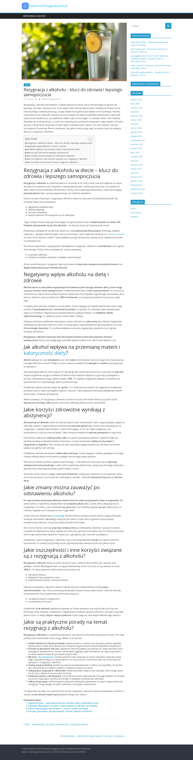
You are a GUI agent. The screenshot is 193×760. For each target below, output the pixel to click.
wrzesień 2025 (137, 144)
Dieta (27, 85)
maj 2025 (135, 160)
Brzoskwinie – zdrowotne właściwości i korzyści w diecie (94, 736)
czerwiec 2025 (137, 156)
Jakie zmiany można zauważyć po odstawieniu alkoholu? (51, 155)
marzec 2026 (136, 120)
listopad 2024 (136, 185)
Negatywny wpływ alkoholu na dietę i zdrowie (46, 146)
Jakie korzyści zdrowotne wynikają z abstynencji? (48, 152)
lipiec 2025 (135, 152)
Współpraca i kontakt (34, 16)
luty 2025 (134, 173)
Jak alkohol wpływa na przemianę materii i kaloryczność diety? (53, 149)
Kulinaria (134, 216)
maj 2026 (135, 112)
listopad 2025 (136, 136)
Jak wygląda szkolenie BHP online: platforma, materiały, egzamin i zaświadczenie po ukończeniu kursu (150, 59)
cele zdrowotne (46, 657)
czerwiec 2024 (137, 193)
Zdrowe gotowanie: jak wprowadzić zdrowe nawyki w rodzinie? (60, 711)
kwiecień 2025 (137, 164)
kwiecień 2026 (137, 116)
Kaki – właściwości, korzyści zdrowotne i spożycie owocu (55, 724)
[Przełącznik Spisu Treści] (89, 139)
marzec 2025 (136, 168)
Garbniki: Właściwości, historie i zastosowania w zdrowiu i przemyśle (62, 705)
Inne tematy (136, 212)
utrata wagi (58, 515)
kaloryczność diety (45, 352)
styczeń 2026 (136, 128)
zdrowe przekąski (115, 234)
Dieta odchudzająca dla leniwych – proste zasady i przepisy (58, 708)
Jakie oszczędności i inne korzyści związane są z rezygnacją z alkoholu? (57, 159)
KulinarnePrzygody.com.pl (51, 99)
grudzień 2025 (137, 132)
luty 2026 (134, 124)
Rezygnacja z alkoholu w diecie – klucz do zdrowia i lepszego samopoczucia (59, 143)
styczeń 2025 (136, 177)
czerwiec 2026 (137, 107)
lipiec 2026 (135, 103)
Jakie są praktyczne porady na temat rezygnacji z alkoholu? (52, 162)
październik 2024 (138, 189)
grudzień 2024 (137, 181)
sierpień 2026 (136, 99)
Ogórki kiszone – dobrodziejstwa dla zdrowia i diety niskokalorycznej (63, 703)
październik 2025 (138, 140)
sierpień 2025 (136, 148)
